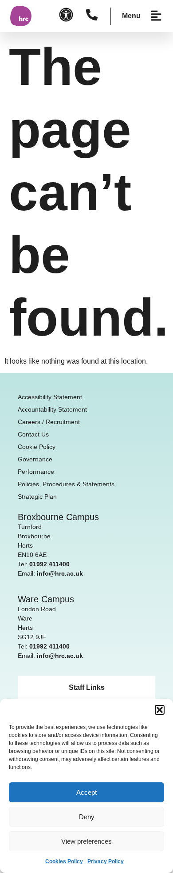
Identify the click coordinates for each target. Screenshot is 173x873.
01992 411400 (49, 564)
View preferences (86, 841)
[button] (159, 709)
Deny (86, 817)
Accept (86, 792)
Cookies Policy (64, 861)
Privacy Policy (105, 861)
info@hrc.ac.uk (60, 573)
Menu (131, 16)
